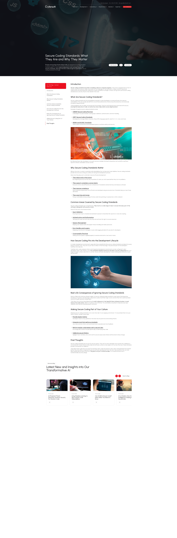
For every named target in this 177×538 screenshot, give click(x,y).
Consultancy (93, 6)
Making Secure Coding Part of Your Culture (54, 119)
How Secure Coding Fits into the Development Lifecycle (55, 109)
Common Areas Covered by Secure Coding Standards (54, 104)
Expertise (118, 6)
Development (83, 6)
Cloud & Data (102, 6)
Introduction (50, 90)
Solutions (110, 6)
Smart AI (75, 6)
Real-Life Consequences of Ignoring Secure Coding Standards (56, 114)
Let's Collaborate (127, 6)
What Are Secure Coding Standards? (53, 94)
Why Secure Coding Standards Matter (55, 99)
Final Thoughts (50, 123)
